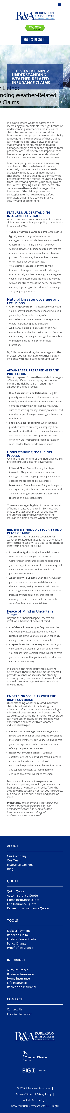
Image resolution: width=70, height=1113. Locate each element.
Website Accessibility (33, 1100)
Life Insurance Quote (21, 904)
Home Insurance (18, 978)
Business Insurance (20, 974)
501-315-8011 (35, 39)
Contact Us (15, 1009)
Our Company (16, 856)
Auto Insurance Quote (22, 895)
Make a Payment (18, 931)
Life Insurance (17, 983)
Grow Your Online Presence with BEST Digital (35, 1105)
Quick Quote (16, 891)
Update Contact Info (21, 939)
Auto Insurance (17, 970)
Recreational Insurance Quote (28, 908)
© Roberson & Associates (33, 1088)
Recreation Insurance (22, 987)
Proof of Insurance (20, 948)
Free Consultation (19, 1014)
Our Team (14, 860)
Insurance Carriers (20, 865)
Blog (10, 869)
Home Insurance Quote (23, 900)
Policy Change (16, 943)
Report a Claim (17, 935)
